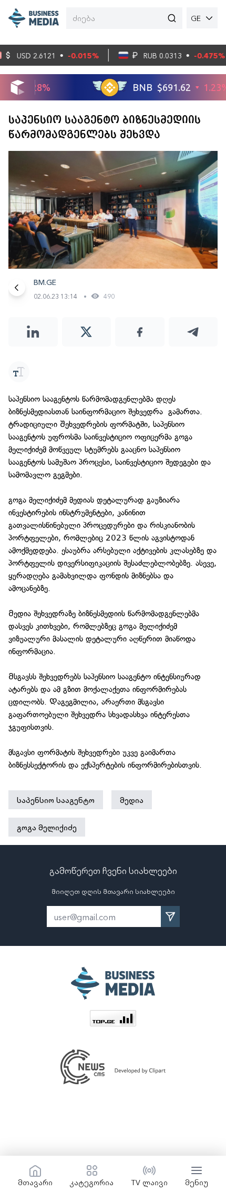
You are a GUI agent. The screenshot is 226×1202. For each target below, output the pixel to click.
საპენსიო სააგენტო (56, 799)
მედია (131, 799)
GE (196, 18)
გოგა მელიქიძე (47, 827)
